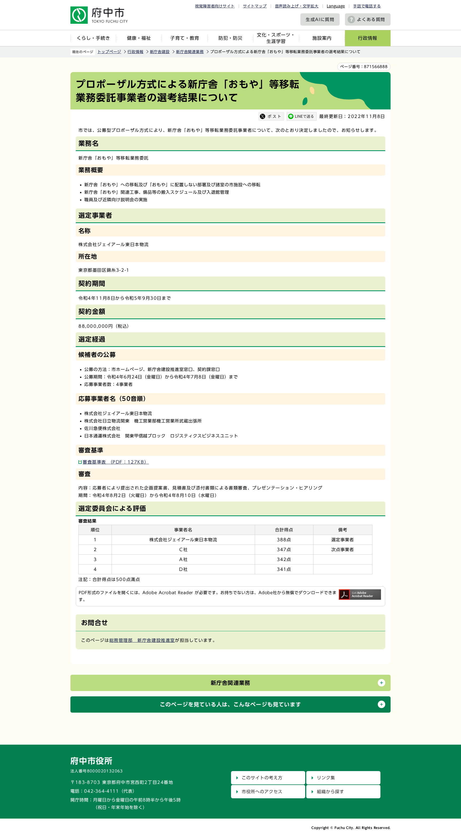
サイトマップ (255, 6)
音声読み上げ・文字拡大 (297, 6)
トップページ (109, 52)
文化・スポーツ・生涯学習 (276, 38)
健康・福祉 (139, 38)
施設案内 (322, 38)
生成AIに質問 (320, 19)
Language (336, 6)
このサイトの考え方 (262, 778)
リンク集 (326, 778)
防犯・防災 (230, 38)
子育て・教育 (184, 38)
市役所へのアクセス (262, 791)
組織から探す (330, 791)
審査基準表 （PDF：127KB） (116, 462)
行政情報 (367, 38)
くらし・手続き (93, 38)
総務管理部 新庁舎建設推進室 (142, 640)
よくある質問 (371, 19)
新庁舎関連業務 (190, 52)
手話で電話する (367, 6)
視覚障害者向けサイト (215, 6)
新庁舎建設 (160, 52)
